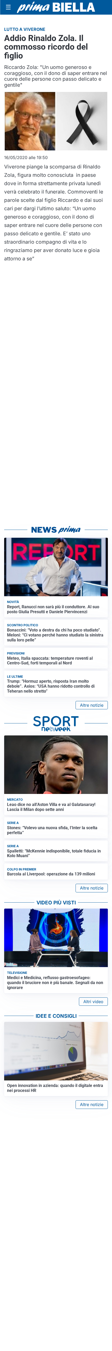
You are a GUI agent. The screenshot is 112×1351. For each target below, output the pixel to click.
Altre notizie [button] (91, 705)
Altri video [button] (93, 1001)
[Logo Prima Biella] (56, 7)
